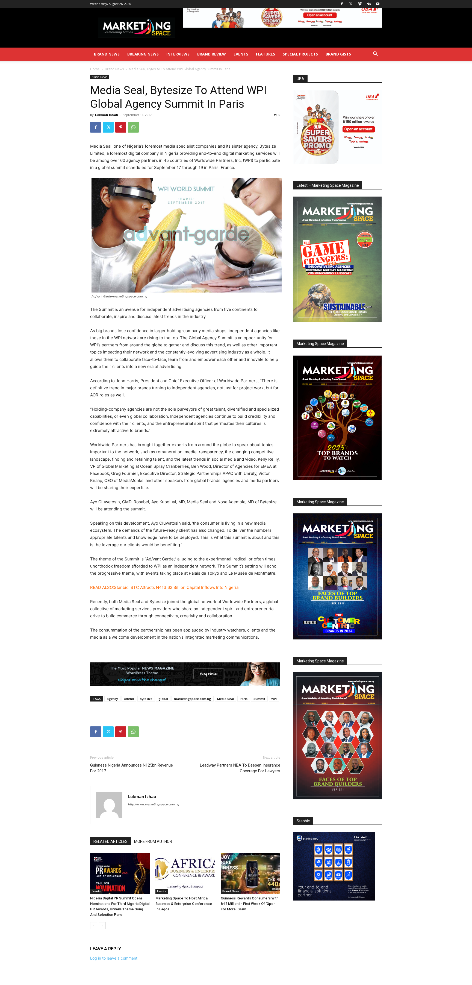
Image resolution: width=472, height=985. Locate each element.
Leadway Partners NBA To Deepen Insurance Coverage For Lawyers (240, 768)
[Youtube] (378, 4)
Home (95, 69)
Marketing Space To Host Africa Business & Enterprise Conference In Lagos (183, 903)
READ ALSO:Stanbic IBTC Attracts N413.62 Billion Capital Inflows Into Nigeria (164, 587)
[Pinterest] (120, 127)
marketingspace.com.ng (192, 699)
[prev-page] (93, 925)
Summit (259, 699)
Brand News (107, 54)
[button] (375, 54)
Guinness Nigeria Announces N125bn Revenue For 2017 (131, 768)
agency (112, 699)
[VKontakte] (369, 4)
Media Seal (225, 699)
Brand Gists (338, 54)
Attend (129, 699)
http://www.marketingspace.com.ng (153, 804)
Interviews (178, 54)
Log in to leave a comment (113, 958)
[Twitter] (351, 4)
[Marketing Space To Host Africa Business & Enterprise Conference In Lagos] (185, 873)
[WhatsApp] (133, 127)
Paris (243, 699)
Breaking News (143, 54)
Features (265, 54)
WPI (274, 699)
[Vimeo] (360, 4)
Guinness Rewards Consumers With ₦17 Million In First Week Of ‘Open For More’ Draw (249, 903)
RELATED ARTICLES (110, 841)
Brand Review (211, 54)
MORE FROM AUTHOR (153, 841)
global (163, 699)
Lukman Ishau (106, 115)
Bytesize (146, 699)
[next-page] (102, 925)
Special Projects (300, 54)
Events (241, 54)
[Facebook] (342, 4)
